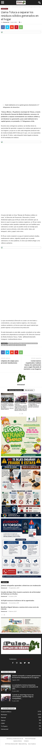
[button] (39, 2)
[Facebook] (13, 663)
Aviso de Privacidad (30, 738)
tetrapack (12, 345)
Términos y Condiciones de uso (15, 738)
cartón (11, 343)
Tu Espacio (4, 726)
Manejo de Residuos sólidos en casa (28, 343)
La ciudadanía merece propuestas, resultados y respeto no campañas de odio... (25, 687)
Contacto (26, 741)
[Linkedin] (21, 663)
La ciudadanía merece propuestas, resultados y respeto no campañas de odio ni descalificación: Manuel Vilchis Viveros (7, 406)
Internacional (4, 729)
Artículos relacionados (15, 390)
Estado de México (6, 711)
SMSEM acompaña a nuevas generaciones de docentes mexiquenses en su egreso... (26, 676)
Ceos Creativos (32, 744)
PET (7, 345)
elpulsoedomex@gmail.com (25, 659)
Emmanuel (6, 22)
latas (15, 343)
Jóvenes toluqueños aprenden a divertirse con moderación (21, 585)
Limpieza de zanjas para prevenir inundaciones (9, 362)
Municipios (7, 6)
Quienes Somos (17, 741)
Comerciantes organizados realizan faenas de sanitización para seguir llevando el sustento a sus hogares (32, 365)
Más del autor (29, 390)
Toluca (18, 345)
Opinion (3, 720)
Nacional (3, 717)
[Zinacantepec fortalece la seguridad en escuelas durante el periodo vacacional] (34, 397)
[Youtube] (29, 663)
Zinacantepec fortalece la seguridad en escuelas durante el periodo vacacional (34, 405)
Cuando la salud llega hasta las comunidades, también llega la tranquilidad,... (23, 696)
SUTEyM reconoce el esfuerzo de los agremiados (17, 600)
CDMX (3, 723)
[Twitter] (25, 663)
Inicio (2, 6)
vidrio (23, 345)
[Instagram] (17, 663)
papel (3, 345)
